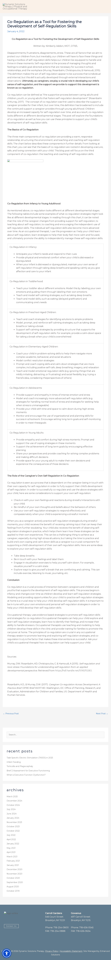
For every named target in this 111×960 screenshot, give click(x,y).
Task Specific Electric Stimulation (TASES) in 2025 (30, 757)
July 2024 (11, 809)
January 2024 (13, 818)
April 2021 (11, 852)
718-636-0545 (86, 927)
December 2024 (14, 801)
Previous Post (11, 713)
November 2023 (14, 822)
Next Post (102, 713)
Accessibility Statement (71, 951)
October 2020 (13, 878)
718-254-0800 (61, 927)
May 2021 (11, 848)
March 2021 (12, 856)
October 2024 (13, 805)
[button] (7, 953)
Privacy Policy (51, 951)
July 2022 (11, 835)
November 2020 (14, 874)
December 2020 (14, 869)
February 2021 (13, 861)
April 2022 (11, 839)
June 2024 (12, 813)
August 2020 (13, 886)
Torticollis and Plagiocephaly (20, 766)
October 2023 (13, 826)
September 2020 (15, 882)
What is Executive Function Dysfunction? (26, 775)
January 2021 (13, 865)
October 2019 (13, 891)
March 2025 (12, 796)
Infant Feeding (14, 762)
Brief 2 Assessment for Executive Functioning (28, 770)
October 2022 (13, 831)
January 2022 (13, 843)
